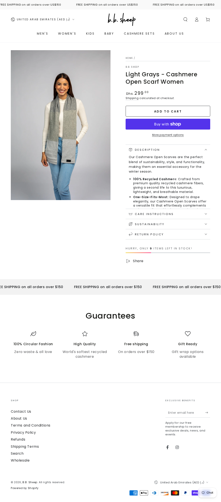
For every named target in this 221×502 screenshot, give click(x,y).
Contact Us (21, 411)
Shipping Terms (25, 446)
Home (129, 58)
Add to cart (168, 111)
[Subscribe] (207, 412)
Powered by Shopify (25, 488)
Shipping (132, 98)
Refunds (18, 439)
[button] (185, 19)
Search (17, 453)
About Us (19, 418)
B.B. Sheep (132, 67)
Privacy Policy (23, 432)
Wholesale (20, 460)
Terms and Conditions (31, 425)
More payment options (168, 135)
